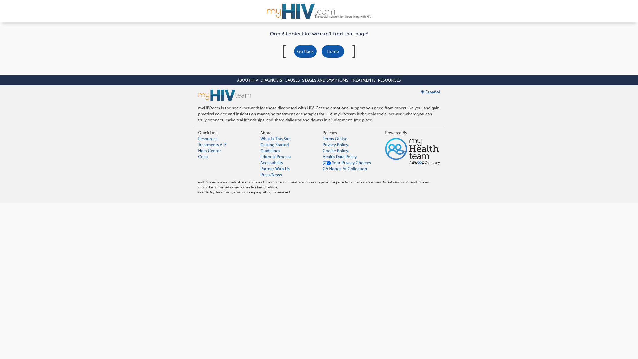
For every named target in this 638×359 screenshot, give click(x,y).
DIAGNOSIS (271, 80)
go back (305, 51)
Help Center (209, 151)
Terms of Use (335, 139)
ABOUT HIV (247, 80)
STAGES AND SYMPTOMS (325, 80)
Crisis (203, 157)
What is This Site (275, 139)
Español (432, 92)
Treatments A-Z (212, 145)
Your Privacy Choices (351, 163)
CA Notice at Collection (345, 169)
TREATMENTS (363, 80)
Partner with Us (275, 169)
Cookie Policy (335, 151)
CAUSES (292, 80)
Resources (207, 139)
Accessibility (271, 163)
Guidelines (270, 151)
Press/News (271, 175)
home (333, 51)
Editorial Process (275, 157)
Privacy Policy (335, 145)
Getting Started (274, 145)
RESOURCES (389, 80)
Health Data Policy (340, 157)
